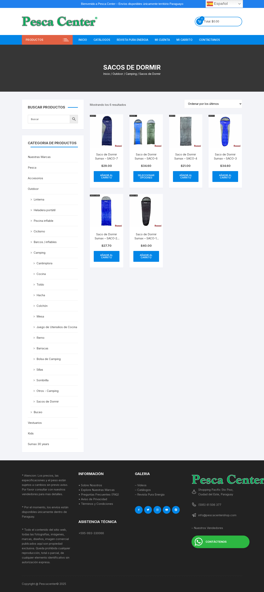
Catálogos (102, 39)
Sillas (40, 369)
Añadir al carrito (106, 176)
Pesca (32, 167)
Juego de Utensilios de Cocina (57, 327)
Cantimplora (44, 263)
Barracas (42, 348)
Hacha (41, 295)
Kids (31, 433)
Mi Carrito (184, 39)
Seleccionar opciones (146, 176)
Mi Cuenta (162, 39)
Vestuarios (35, 423)
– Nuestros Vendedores (207, 528)
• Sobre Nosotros (90, 485)
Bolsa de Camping (49, 359)
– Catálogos (143, 490)
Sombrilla (43, 380)
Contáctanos (209, 39)
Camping (131, 73)
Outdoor (117, 73)
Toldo (40, 284)
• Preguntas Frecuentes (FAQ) (98, 494)
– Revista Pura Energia (149, 494)
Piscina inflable (43, 221)
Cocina (41, 274)
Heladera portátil (44, 210)
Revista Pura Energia (132, 39)
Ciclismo (39, 231)
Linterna (39, 199)
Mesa (40, 316)
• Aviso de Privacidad (92, 499)
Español (220, 4)
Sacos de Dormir (48, 401)
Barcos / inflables (45, 242)
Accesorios (35, 178)
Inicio (82, 39)
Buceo (38, 412)
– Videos (140, 485)
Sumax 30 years (38, 444)
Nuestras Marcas (39, 157)
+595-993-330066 (91, 533)
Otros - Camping (48, 391)
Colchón (42, 306)
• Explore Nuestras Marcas (96, 490)
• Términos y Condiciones (95, 504)
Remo (40, 338)
